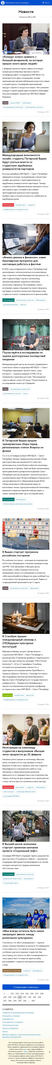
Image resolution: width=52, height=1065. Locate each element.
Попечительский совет (10, 1025)
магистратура (8, 791)
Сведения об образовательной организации (18, 1013)
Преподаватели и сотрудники (12, 1022)
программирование (10, 304)
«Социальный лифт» (10, 883)
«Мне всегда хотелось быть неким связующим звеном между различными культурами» (23, 934)
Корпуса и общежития (10, 1028)
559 (33, 1000)
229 (5, 997)
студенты (31, 205)
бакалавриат (41, 300)
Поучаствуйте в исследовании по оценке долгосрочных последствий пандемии (23, 356)
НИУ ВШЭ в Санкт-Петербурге (17, 3)
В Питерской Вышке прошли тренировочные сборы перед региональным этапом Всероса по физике (22, 446)
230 (9, 997)
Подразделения (8, 1019)
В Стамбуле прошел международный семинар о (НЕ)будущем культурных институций (19, 641)
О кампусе (7, 1009)
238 (9, 1000)
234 (29, 997)
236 (39, 997)
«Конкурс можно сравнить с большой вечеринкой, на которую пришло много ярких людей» (22, 60)
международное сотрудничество (15, 209)
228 (41, 993)
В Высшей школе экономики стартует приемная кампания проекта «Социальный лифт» (20, 847)
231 (14, 997)
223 (17, 993)
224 (22, 993)
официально (34, 588)
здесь (25, 1049)
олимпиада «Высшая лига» (25, 791)
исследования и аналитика (13, 107)
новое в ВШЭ (15, 103)
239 (14, 1000)
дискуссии (30, 695)
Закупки (5, 1031)
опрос (25, 393)
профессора (20, 205)
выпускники (20, 787)
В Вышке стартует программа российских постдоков (20, 553)
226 (31, 993)
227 (36, 993)
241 (24, 1000)
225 (27, 993)
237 (5, 1000)
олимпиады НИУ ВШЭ (11, 796)
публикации (27, 103)
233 (24, 997)
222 (12, 993)
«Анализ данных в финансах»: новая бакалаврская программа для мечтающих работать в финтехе (24, 260)
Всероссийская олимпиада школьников (17, 504)
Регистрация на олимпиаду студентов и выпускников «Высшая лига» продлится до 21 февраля (23, 751)
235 (34, 997)
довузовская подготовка (12, 878)
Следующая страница (25, 987)
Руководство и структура (11, 1016)
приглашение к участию (34, 107)
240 (19, 1000)
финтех (23, 304)
